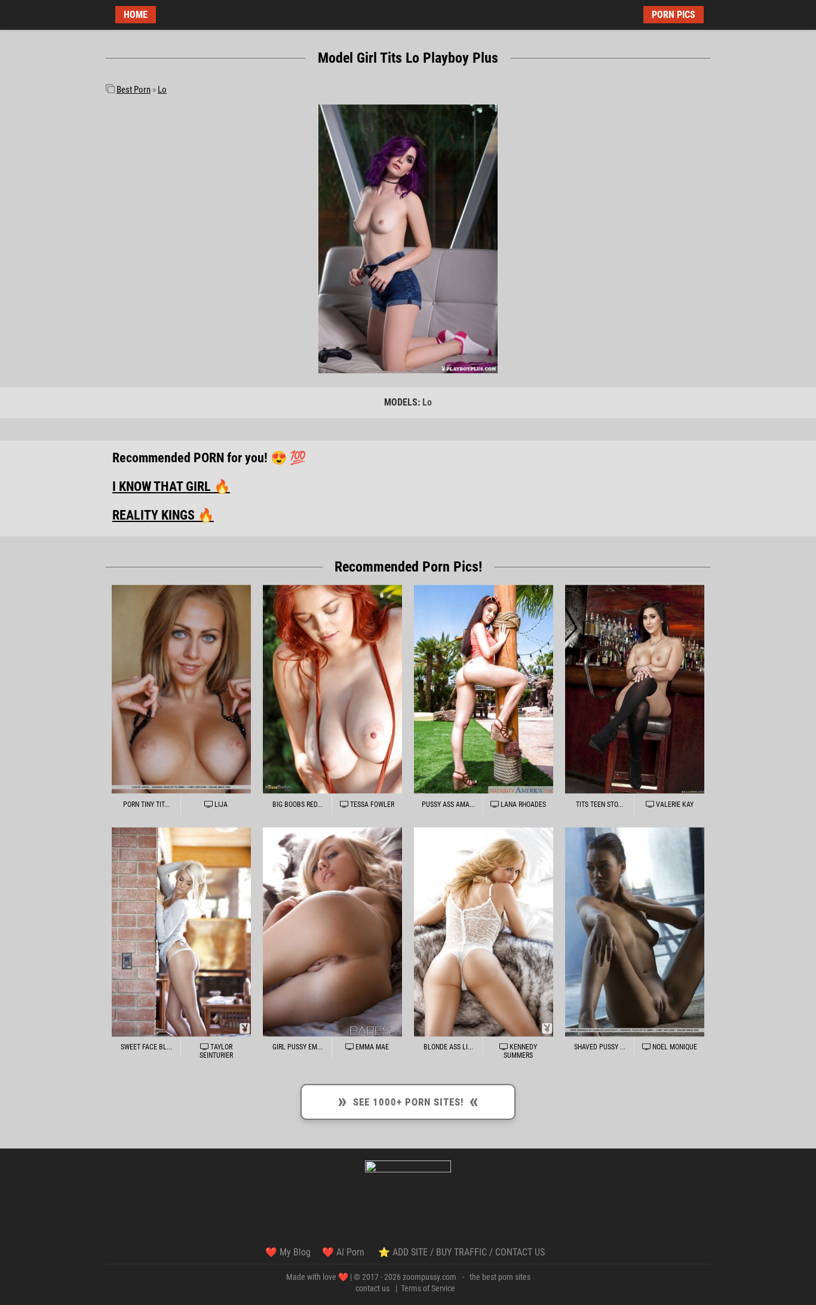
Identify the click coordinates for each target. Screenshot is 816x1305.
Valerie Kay (674, 804)
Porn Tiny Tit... (146, 804)
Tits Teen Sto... (599, 804)
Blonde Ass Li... (448, 1047)
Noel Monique (674, 1047)
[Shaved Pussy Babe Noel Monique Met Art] (634, 932)
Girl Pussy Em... (297, 1047)
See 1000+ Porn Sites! (408, 1100)
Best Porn (133, 89)
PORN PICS (673, 14)
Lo (162, 89)
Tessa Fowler (371, 804)
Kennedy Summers (520, 1051)
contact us (372, 1288)
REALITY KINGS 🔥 (163, 515)
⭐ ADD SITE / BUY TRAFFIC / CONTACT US (461, 1252)
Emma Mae (371, 1047)
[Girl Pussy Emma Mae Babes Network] (332, 932)
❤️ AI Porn (344, 1252)
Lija (220, 804)
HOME (136, 14)
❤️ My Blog (288, 1252)
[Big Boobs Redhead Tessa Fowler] (332, 689)
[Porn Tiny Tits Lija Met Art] (181, 689)
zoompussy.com (429, 1277)
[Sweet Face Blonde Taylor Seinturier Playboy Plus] (181, 932)
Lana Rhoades (522, 804)
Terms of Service (428, 1288)
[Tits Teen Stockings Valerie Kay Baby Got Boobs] (634, 689)
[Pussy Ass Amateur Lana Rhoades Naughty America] (483, 689)
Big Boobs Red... (297, 804)
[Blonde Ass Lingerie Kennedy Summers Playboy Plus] (483, 932)
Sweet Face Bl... (146, 1047)
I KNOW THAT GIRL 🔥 (171, 486)
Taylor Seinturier (216, 1051)
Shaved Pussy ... (599, 1047)
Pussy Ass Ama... (448, 804)
